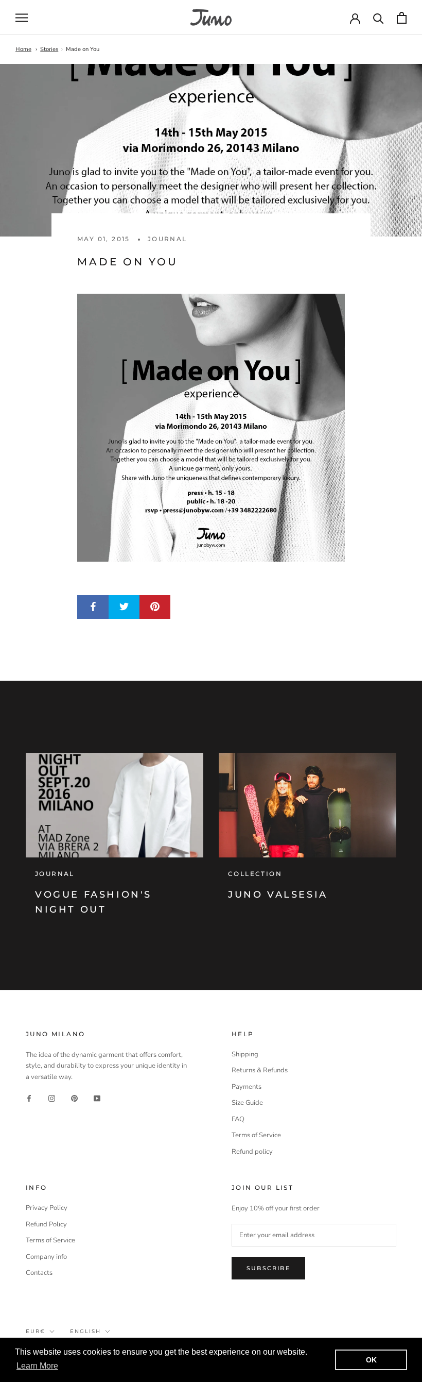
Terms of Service (256, 1135)
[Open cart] (402, 18)
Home (23, 49)
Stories (49, 49)
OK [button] (371, 1360)
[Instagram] (51, 1098)
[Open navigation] (21, 17)
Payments (246, 1086)
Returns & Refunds (260, 1070)
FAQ (238, 1119)
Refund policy (252, 1151)
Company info (46, 1256)
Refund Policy (46, 1224)
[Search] (378, 17)
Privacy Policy (46, 1207)
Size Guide (247, 1102)
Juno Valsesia (278, 894)
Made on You (82, 49)
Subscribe (268, 1268)
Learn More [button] (37, 1365)
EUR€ (35, 1331)
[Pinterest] (74, 1098)
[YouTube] (97, 1098)
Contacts (39, 1272)
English (85, 1331)
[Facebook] (29, 1098)
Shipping (245, 1054)
